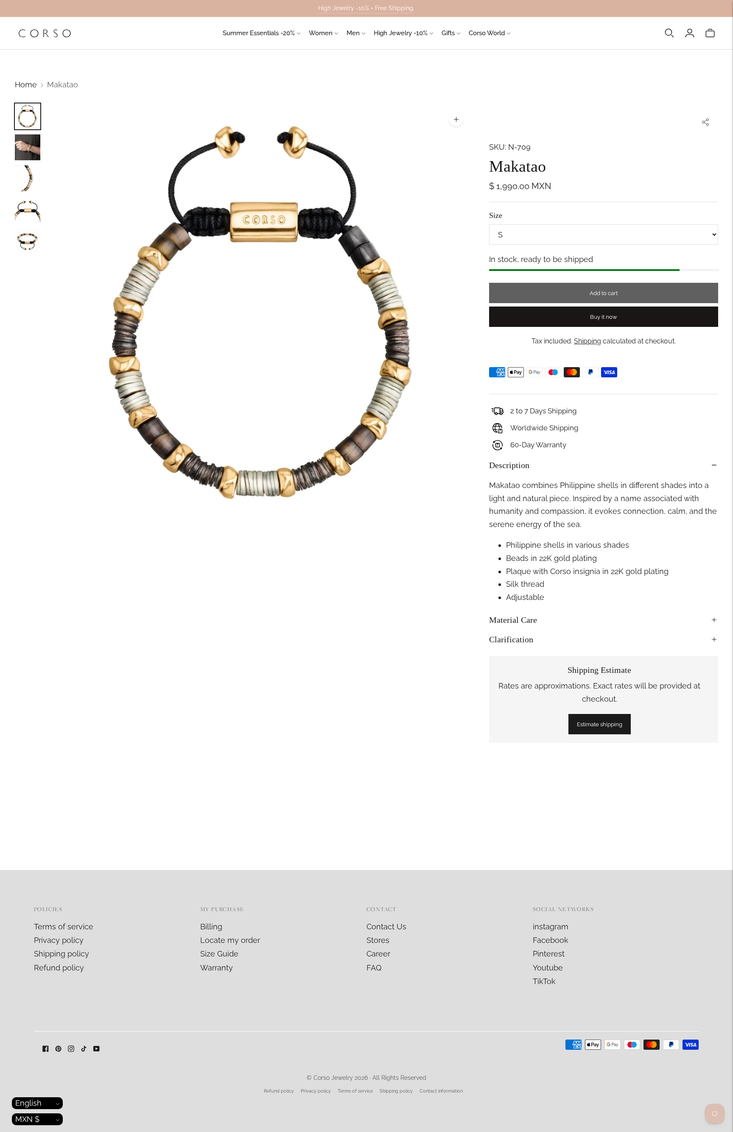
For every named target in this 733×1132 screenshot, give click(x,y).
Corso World (487, 33)
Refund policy (59, 967)
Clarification (511, 639)
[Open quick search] (669, 33)
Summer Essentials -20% (259, 33)
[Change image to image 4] (27, 209)
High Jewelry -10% (401, 33)
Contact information (441, 1091)
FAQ (373, 967)
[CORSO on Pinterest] (58, 1049)
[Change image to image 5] (27, 240)
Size (495, 215)
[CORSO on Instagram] (71, 1049)
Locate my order (230, 940)
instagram (550, 926)
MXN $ (27, 1119)
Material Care (513, 620)
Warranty (216, 967)
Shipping (587, 341)
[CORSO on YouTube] (96, 1049)
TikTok (544, 981)
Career (378, 953)
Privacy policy (59, 940)
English (28, 1103)
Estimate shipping (599, 724)
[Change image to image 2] (27, 147)
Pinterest (549, 953)
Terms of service (63, 926)
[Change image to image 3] (27, 178)
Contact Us (386, 926)
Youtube (548, 967)
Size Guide (219, 953)
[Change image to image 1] (27, 116)
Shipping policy (61, 953)
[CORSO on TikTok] (84, 1049)
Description (509, 465)
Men (353, 33)
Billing (211, 926)
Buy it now (603, 317)
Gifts (448, 33)
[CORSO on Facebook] (45, 1049)
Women (321, 33)
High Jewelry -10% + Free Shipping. (366, 8)
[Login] (690, 33)
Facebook (550, 940)
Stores (377, 940)
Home (26, 84)
